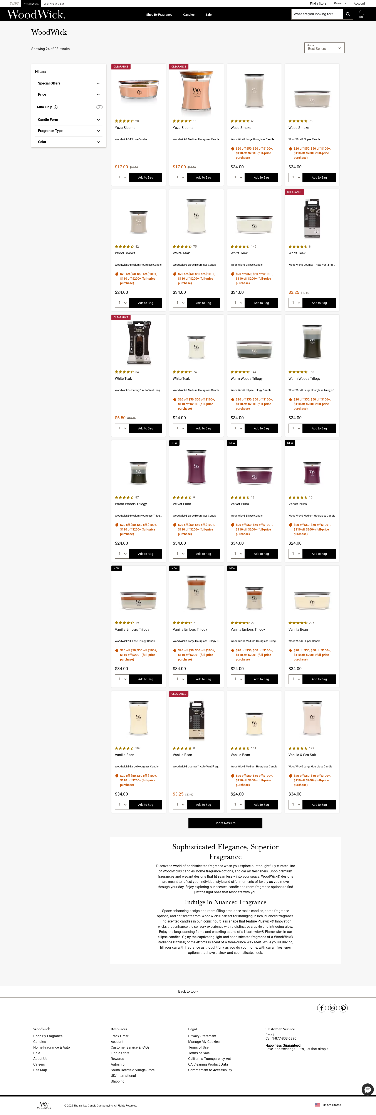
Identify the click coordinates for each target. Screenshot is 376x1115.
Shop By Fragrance (159, 14)
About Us (40, 1059)
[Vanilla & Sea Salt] (312, 752)
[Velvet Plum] (196, 501)
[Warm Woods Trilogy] (254, 376)
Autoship (117, 1064)
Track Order (119, 1036)
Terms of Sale (199, 1053)
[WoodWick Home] (31, 3)
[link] (318, 3)
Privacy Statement (202, 1036)
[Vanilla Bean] (312, 627)
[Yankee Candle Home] (14, 3)
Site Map (40, 1070)
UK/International (123, 1076)
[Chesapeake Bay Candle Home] (54, 3)
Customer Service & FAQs (130, 1047)
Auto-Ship (44, 107)
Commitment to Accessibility (210, 1070)
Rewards (117, 1059)
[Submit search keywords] (348, 14)
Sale (208, 14)
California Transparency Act (209, 1059)
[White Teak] (196, 250)
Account (117, 1042)
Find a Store (120, 1053)
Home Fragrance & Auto (51, 1047)
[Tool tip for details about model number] (56, 107)
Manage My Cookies (204, 1042)
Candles (189, 14)
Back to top (187, 991)
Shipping (117, 1081)
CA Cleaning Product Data (208, 1064)
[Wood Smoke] (254, 125)
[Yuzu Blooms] (138, 125)
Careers (39, 1064)
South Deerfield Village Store (132, 1070)
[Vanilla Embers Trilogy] (138, 627)
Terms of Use (198, 1047)
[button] (359, 3)
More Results (225, 823)
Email (269, 1035)
